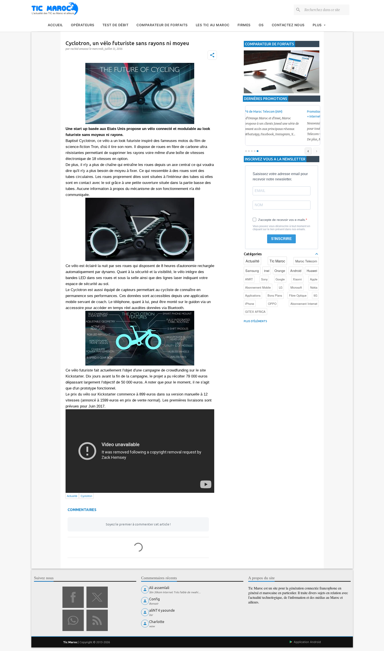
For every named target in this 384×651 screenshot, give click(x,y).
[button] (212, 55)
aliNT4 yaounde (162, 610)
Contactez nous (288, 25)
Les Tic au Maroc (213, 25)
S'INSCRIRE (281, 239)
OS (261, 25)
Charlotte (156, 622)
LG (280, 287)
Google (280, 279)
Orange (279, 270)
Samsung (252, 270)
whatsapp (73, 620)
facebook (73, 597)
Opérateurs (82, 25)
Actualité (252, 261)
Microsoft (296, 287)
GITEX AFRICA (255, 312)
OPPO (272, 304)
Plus (317, 25)
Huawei (312, 270)
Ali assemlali (159, 588)
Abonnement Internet (303, 304)
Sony (264, 279)
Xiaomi (297, 279)
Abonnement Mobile (258, 287)
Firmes (244, 25)
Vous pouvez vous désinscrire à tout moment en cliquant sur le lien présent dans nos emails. (281, 228)
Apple (313, 279)
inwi (266, 270)
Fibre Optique (297, 295)
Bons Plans (275, 295)
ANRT (249, 279)
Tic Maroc (277, 261)
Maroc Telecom (306, 261)
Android (295, 270)
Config (154, 599)
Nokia (313, 287)
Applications (252, 295)
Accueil (55, 25)
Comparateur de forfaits (162, 25)
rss (97, 620)
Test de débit (115, 25)
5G (315, 295)
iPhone (249, 304)
